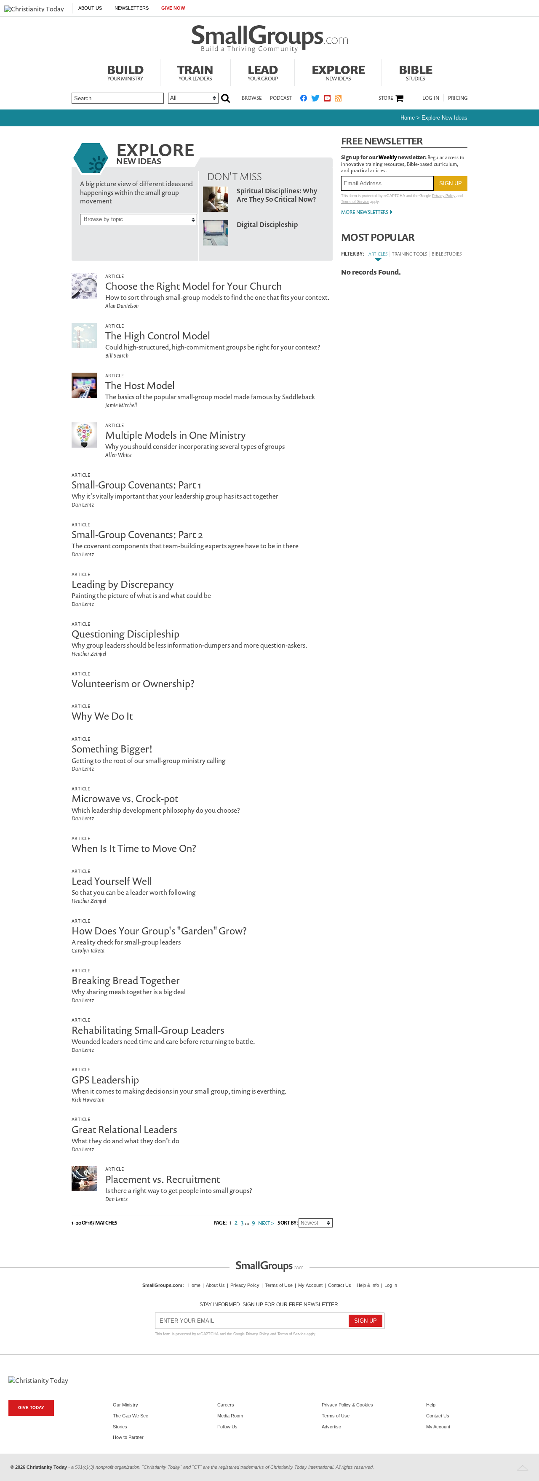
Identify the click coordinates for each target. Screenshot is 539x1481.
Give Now (173, 8)
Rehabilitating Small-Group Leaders (148, 1030)
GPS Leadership (105, 1079)
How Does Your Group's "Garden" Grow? (159, 930)
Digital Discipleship (267, 224)
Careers (225, 1404)
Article (114, 276)
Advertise (331, 1426)
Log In (430, 97)
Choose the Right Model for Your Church (193, 286)
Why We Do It (102, 716)
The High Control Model (157, 335)
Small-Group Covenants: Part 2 (137, 534)
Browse (251, 97)
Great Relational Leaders (124, 1129)
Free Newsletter (382, 140)
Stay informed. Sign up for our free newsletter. (269, 1305)
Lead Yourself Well (112, 881)
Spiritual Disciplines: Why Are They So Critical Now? (277, 195)
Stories (120, 1426)
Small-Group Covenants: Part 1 (136, 484)
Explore (338, 71)
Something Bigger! (112, 748)
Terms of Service (355, 202)
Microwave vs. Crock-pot (125, 798)
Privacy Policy (443, 196)
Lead (263, 71)
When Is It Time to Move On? (134, 848)
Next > (266, 1223)
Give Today (31, 1407)
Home (407, 118)
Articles (377, 254)
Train (195, 71)
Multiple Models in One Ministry (175, 435)
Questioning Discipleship (125, 633)
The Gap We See (130, 1415)
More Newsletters (364, 212)
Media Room (230, 1415)
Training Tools (409, 254)
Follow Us (227, 1426)
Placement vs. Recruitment (162, 1179)
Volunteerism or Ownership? (133, 683)
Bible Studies (447, 254)
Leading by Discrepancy (123, 584)
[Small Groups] (270, 39)
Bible (415, 71)
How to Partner (128, 1437)
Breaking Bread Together (126, 980)
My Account (310, 1285)
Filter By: (352, 254)
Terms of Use (279, 1285)
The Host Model (140, 385)
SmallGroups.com (162, 1285)
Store (386, 98)
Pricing (458, 97)
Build (125, 71)
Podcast (281, 97)
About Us (90, 8)
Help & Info (368, 1285)
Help (430, 1404)
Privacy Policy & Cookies (347, 1404)
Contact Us (339, 1285)
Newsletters (132, 8)
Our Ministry (125, 1404)
